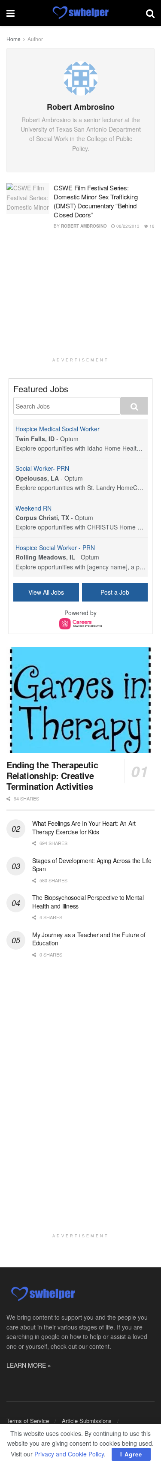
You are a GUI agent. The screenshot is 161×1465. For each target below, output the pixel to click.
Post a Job (114, 592)
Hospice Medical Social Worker (57, 428)
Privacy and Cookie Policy (69, 1454)
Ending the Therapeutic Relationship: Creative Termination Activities (52, 775)
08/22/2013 (127, 226)
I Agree (131, 1454)
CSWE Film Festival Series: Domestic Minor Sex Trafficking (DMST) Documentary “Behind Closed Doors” (96, 201)
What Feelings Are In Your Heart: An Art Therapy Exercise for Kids (84, 827)
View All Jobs (46, 592)
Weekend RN (33, 508)
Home (13, 38)
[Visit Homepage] (80, 12)
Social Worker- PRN (42, 468)
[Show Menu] (10, 13)
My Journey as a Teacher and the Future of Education (89, 939)
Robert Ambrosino (84, 226)
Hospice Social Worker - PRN (55, 547)
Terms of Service (27, 1421)
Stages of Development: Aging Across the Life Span (92, 864)
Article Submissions (87, 1421)
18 (151, 226)
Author (35, 38)
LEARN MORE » (28, 1365)
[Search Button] (150, 13)
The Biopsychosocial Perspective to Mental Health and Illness (88, 901)
